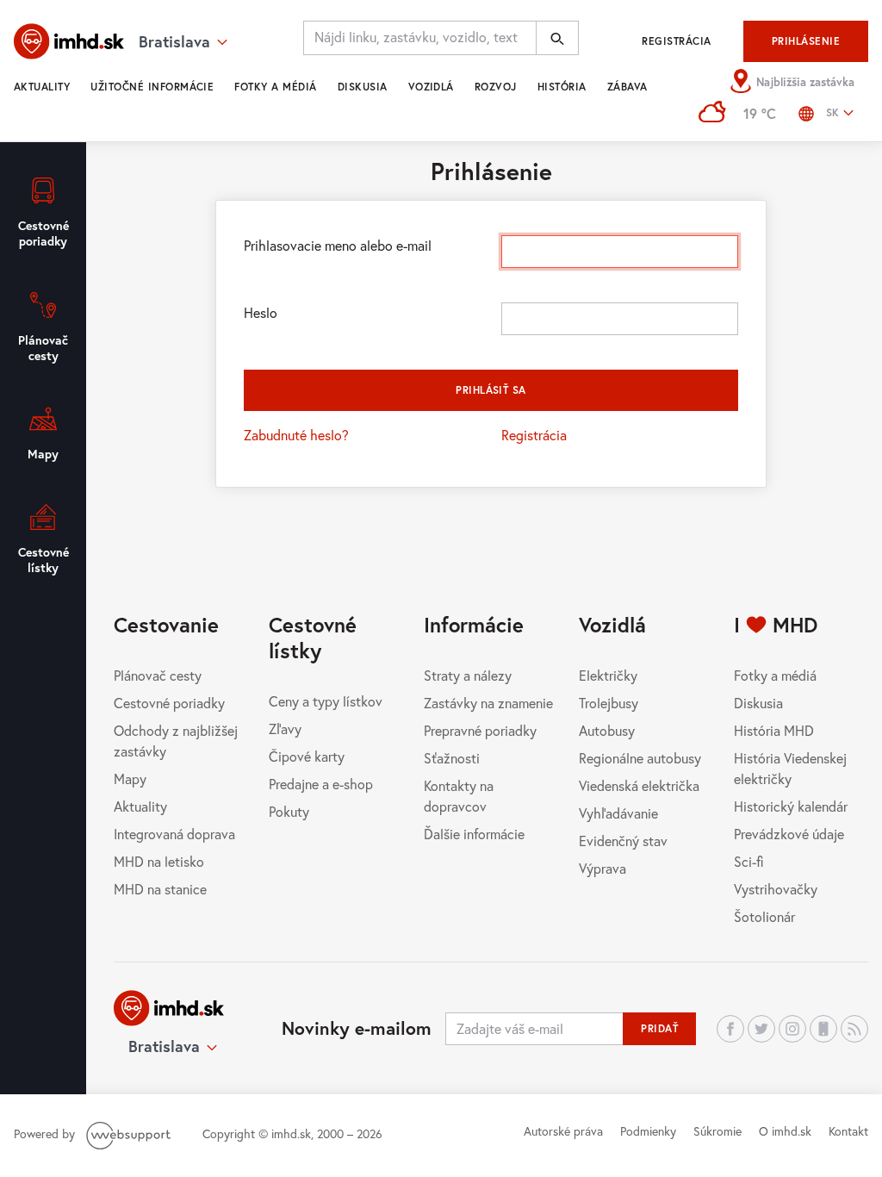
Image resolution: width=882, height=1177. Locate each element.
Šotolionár (764, 916)
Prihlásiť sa (491, 389)
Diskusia (363, 86)
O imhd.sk (785, 1131)
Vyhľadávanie (618, 813)
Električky (608, 675)
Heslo (260, 312)
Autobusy (607, 730)
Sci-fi (749, 861)
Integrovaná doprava (174, 834)
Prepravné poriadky (480, 730)
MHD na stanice (160, 889)
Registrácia (676, 40)
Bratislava (164, 1046)
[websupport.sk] (130, 1133)
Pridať (659, 1028)
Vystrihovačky (775, 889)
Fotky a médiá (275, 86)
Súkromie (717, 1131)
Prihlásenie (806, 40)
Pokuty (289, 811)
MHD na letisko (159, 861)
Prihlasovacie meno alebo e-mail (338, 245)
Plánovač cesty (158, 675)
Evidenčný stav (623, 840)
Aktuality (42, 86)
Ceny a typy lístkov (325, 701)
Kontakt (848, 1131)
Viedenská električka (639, 785)
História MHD (774, 730)
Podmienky (648, 1131)
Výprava (602, 868)
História (562, 86)
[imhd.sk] (69, 41)
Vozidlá (431, 86)
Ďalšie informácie (474, 834)
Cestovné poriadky (169, 703)
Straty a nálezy (468, 675)
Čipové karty (307, 756)
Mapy (130, 778)
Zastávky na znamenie (488, 703)
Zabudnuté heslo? (296, 435)
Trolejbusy (608, 703)
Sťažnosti (452, 758)
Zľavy (285, 728)
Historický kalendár (791, 806)
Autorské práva (563, 1131)
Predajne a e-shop (321, 784)
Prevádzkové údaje (789, 834)
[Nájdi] (557, 38)
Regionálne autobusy (640, 758)
